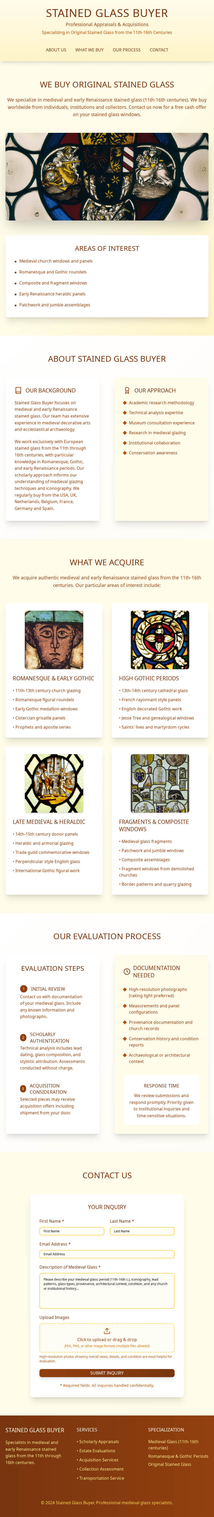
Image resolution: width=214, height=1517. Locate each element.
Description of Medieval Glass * (70, 1267)
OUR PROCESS (127, 50)
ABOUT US (56, 50)
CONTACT (159, 50)
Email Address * (55, 1244)
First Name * (51, 1221)
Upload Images (54, 1317)
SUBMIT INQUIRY (107, 1373)
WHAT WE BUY (89, 50)
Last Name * (122, 1221)
